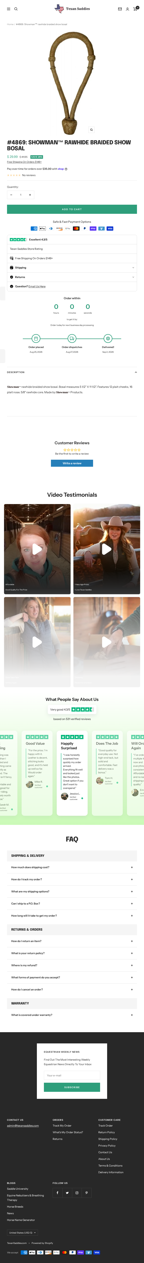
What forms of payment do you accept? (35, 977)
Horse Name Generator (21, 1220)
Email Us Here (36, 286)
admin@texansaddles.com (23, 1125)
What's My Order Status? (68, 1132)
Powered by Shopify (42, 1243)
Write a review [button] (72, 463)
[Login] (127, 9)
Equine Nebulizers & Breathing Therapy (25, 1198)
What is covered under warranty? (31, 1015)
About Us (104, 1159)
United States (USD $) (20, 1232)
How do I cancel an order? (27, 989)
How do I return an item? (26, 941)
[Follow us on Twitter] (67, 1193)
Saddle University (17, 1188)
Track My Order (62, 1125)
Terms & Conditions (110, 1165)
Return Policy (106, 1132)
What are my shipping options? (30, 891)
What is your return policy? (28, 953)
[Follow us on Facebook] (57, 1193)
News (10, 1213)
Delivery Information (110, 1172)
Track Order (105, 1125)
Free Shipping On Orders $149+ (24, 161)
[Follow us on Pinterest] (86, 1193)
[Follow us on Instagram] (77, 1193)
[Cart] (135, 9)
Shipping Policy (107, 1139)
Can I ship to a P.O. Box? (25, 903)
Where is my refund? (24, 965)
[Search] (16, 9)
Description (15, 372)
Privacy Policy (107, 1145)
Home (10, 24)
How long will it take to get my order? (34, 915)
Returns (57, 1139)
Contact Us (105, 1152)
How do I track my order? (26, 879)
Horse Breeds (15, 1206)
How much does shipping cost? (30, 867)
